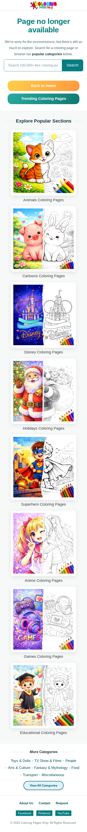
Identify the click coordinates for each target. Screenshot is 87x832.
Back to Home (43, 86)
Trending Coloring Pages (43, 99)
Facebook (24, 813)
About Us (26, 803)
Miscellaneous (53, 775)
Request (62, 803)
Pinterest (44, 813)
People (70, 761)
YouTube (63, 813)
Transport (30, 775)
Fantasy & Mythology (51, 768)
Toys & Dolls (21, 761)
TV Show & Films (48, 761)
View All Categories (43, 785)
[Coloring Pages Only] (43, 5)
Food (75, 768)
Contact (44, 803)
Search (73, 65)
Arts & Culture (19, 768)
